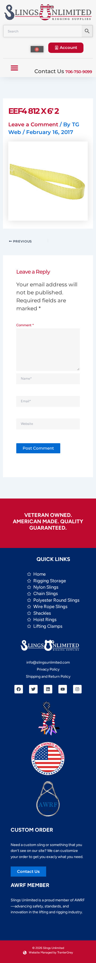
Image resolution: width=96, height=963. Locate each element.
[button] (15, 68)
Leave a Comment (33, 124)
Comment (25, 325)
